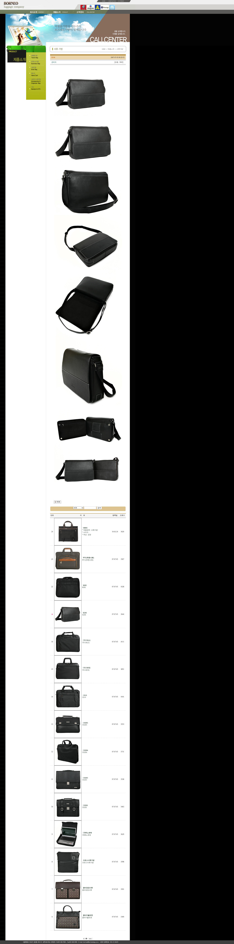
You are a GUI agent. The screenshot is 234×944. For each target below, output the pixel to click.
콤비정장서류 (87, 890)
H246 (84, 615)
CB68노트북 (86, 835)
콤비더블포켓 (87, 918)
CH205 (84, 725)
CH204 (84, 752)
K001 (84, 587)
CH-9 (84, 697)
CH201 (84, 807)
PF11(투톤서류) (87, 560)
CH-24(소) (85, 642)
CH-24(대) (85, 670)
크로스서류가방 (88, 863)
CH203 (84, 780)
